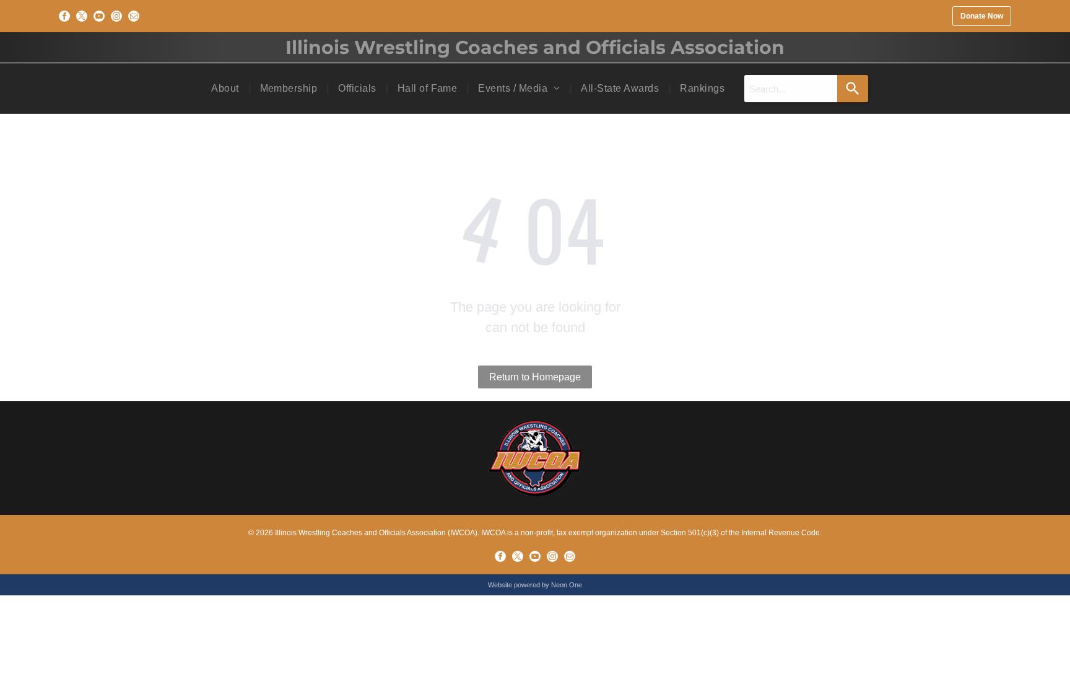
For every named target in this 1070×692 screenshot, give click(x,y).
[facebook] (64, 16)
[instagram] (116, 16)
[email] (133, 16)
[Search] (852, 88)
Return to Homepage (535, 377)
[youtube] (99, 16)
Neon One (566, 585)
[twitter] (81, 16)
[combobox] (790, 88)
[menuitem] (226, 88)
